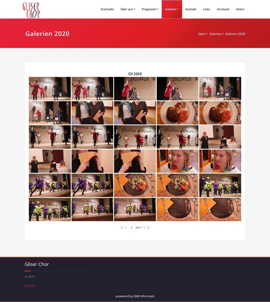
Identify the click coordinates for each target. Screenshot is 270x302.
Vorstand (223, 9)
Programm (149, 9)
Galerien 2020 (235, 34)
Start (201, 34)
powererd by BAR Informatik (135, 296)
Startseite (107, 9)
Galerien (170, 9)
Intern (240, 9)
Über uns (127, 9)
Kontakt (190, 9)
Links (206, 9)
